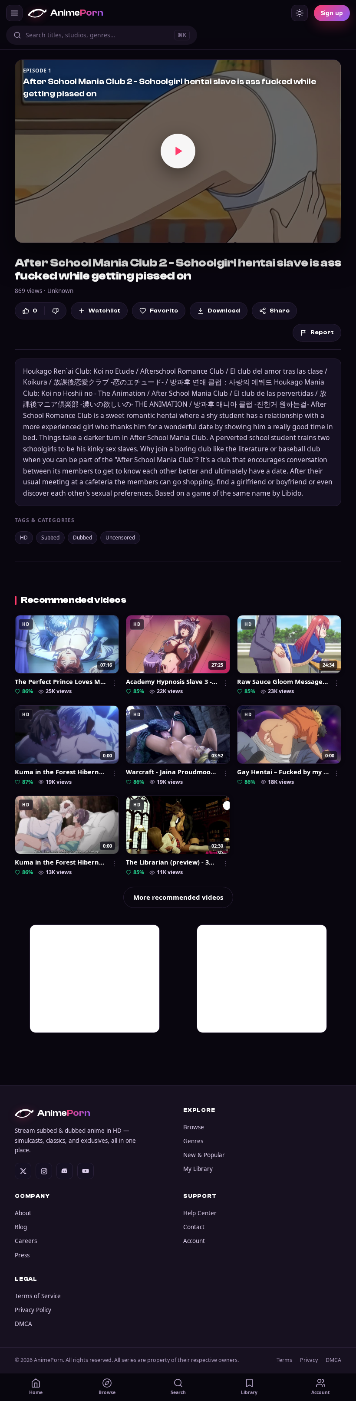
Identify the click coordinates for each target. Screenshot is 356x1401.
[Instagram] (44, 1171)
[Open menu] (14, 13)
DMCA (23, 1324)
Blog (21, 1227)
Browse (193, 1127)
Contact (193, 1227)
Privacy (309, 1360)
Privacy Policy (33, 1310)
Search (178, 1392)
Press (22, 1255)
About (23, 1213)
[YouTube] (85, 1171)
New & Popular (204, 1155)
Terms (284, 1360)
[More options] (114, 683)
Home (36, 1392)
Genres (193, 1141)
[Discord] (64, 1171)
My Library (198, 1169)
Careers (26, 1241)
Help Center (200, 1213)
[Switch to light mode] (299, 13)
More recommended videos (178, 897)
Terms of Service (38, 1296)
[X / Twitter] (23, 1171)
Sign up (332, 13)
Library (249, 1392)
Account (194, 1241)
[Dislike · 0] (55, 311)
